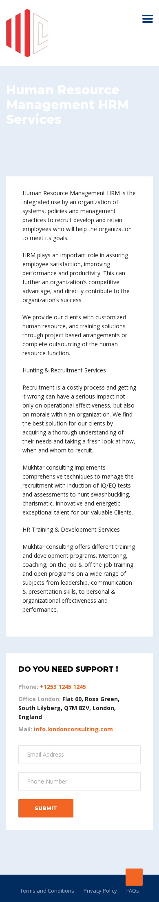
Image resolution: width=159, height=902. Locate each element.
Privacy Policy (100, 890)
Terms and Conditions (47, 890)
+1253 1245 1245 (63, 686)
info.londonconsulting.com (73, 729)
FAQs (132, 890)
